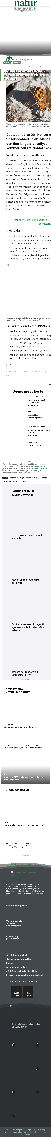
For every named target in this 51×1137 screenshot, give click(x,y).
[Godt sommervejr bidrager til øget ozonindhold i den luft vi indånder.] (28, 605)
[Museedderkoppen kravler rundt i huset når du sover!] (14, 836)
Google (43, 468)
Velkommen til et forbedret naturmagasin (14, 923)
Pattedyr (29, 843)
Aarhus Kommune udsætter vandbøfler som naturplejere (38, 433)
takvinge (43, 478)
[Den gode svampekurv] (36, 737)
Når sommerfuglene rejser (13, 748)
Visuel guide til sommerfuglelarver (34, 416)
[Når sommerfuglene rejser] (14, 737)
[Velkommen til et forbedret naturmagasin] (37, 925)
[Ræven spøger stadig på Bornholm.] (28, 560)
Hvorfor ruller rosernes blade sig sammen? (24, 825)
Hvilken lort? (30, 846)
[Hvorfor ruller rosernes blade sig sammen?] (25, 807)
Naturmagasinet (32, 466)
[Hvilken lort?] (36, 836)
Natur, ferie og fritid (36, 427)
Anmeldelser (8, 724)
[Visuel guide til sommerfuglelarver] (18, 416)
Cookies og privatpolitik (12, 937)
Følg (28, 987)
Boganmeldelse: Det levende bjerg (20, 727)
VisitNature (30, 1132)
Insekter (7, 62)
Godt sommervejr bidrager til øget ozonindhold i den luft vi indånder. (27, 627)
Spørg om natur (10, 822)
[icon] (9, 1026)
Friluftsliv (31, 442)
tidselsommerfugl (11, 481)
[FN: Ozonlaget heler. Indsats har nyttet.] (28, 515)
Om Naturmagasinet (16, 905)
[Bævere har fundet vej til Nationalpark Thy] (28, 652)
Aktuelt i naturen (34, 396)
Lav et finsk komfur (34, 445)
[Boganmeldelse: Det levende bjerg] (25, 709)
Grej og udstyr (32, 745)
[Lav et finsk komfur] (18, 447)
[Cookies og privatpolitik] (37, 941)
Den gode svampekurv (34, 748)
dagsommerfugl (17, 478)
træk (24, 481)
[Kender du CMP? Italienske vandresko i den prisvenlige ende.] (25, 768)
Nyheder (17, 62)
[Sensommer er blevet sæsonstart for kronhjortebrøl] (18, 401)
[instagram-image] (13, 1044)
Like (16, 987)
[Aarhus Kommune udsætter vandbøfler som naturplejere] (18, 432)
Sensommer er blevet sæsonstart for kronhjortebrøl (35, 402)
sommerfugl (31, 478)
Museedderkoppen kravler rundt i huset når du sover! (14, 847)
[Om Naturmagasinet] (37, 910)
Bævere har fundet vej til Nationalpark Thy (25, 673)
